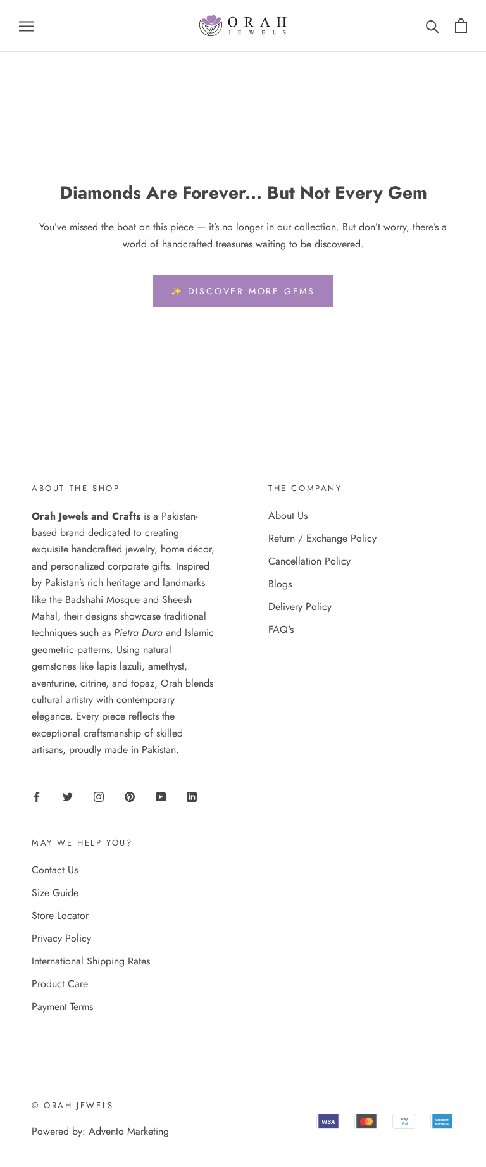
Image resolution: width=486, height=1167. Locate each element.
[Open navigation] (26, 26)
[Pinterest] (130, 796)
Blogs (280, 584)
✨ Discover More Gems (243, 291)
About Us (288, 515)
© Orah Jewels (73, 1105)
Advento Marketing (129, 1131)
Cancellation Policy (309, 561)
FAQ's (281, 629)
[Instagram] (99, 796)
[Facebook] (37, 796)
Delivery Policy (300, 606)
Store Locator (60, 915)
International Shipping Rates (91, 961)
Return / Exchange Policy (322, 538)
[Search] (432, 25)
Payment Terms (62, 1006)
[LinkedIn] (192, 796)
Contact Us (55, 870)
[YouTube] (161, 796)
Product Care (60, 984)
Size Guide (55, 892)
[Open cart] (461, 25)
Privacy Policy (61, 938)
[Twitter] (68, 796)
